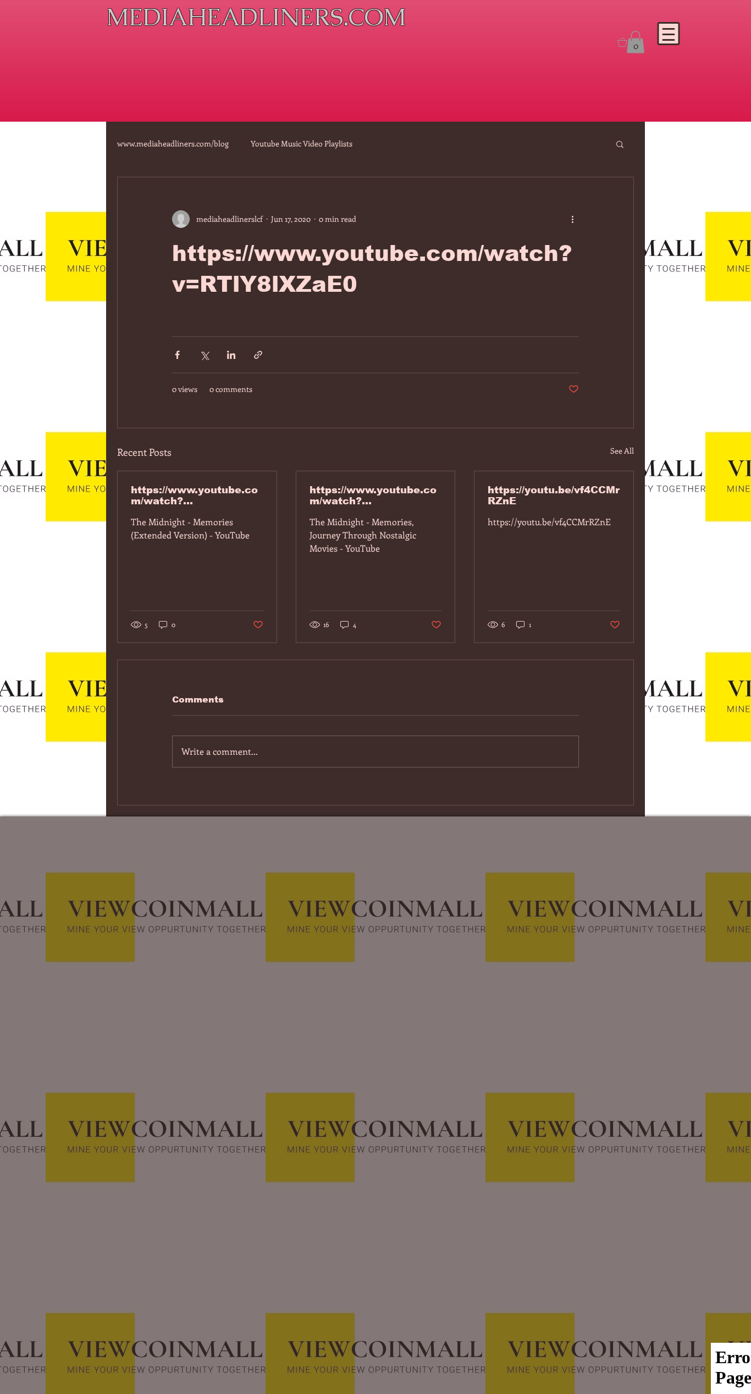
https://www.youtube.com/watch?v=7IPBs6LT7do (194, 495)
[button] (620, 143)
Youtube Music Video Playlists (301, 143)
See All (622, 450)
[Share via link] (258, 355)
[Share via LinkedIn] (231, 355)
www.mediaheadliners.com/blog (173, 143)
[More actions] (572, 219)
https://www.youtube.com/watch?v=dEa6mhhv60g (373, 495)
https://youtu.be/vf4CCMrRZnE (554, 495)
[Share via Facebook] (177, 355)
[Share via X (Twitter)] (204, 355)
